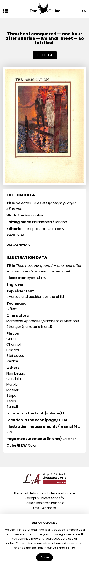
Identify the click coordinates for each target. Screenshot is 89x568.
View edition (18, 245)
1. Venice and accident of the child (35, 296)
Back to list (44, 55)
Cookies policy (63, 548)
